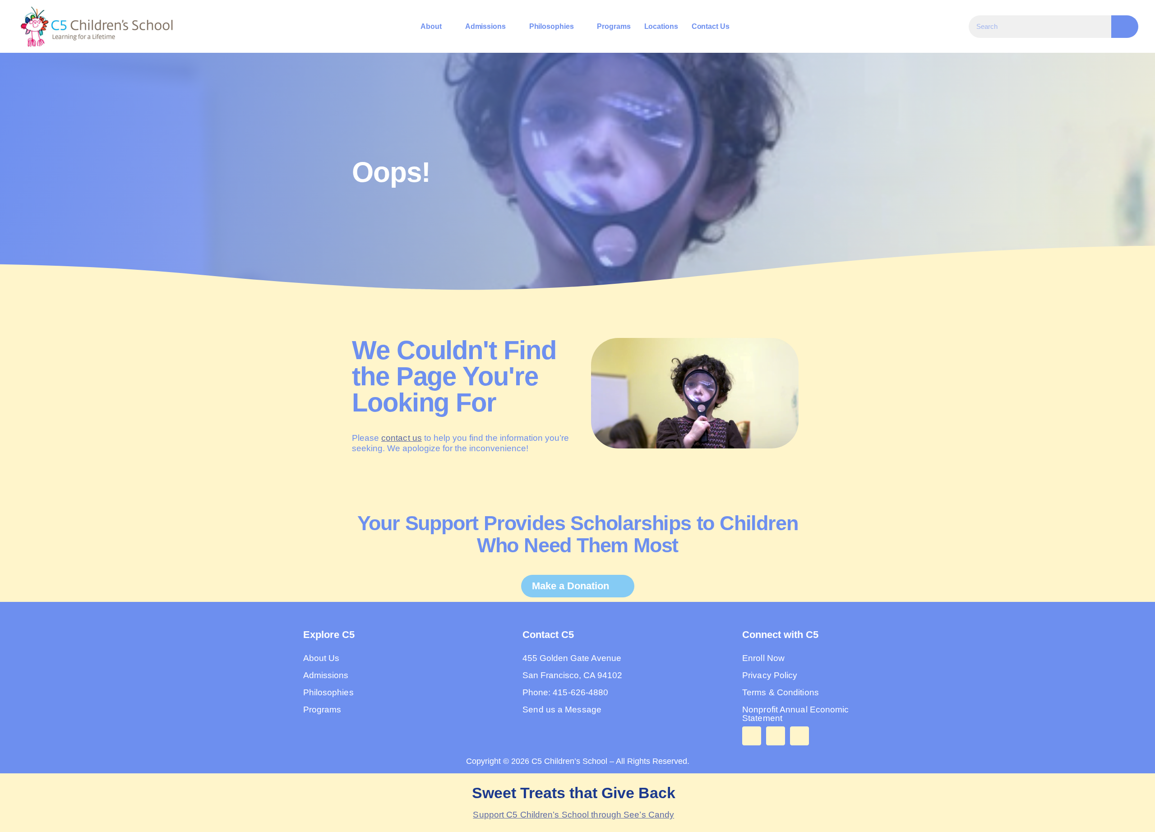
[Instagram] (775, 735)
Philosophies (551, 26)
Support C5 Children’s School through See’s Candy (573, 814)
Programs (613, 26)
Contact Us (711, 26)
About (431, 26)
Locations (661, 26)
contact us (401, 438)
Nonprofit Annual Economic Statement (795, 714)
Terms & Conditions (780, 692)
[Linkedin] (799, 735)
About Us (321, 658)
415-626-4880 (580, 692)
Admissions (485, 26)
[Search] (1124, 26)
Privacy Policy (769, 675)
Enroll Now (763, 658)
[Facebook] (751, 735)
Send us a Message (561, 709)
